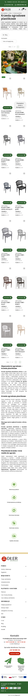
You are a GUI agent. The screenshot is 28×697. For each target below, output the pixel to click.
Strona (10, 46)
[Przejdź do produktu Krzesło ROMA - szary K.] (21, 140)
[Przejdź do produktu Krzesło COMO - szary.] (21, 235)
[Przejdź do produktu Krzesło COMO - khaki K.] (21, 283)
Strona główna (4, 13)
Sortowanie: (4, 38)
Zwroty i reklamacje (6, 569)
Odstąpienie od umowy (7, 610)
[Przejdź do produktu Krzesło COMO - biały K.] (7, 330)
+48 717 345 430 (21, 642)
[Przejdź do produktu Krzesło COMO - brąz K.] (7, 283)
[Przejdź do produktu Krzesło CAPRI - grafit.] (21, 188)
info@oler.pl (16, 644)
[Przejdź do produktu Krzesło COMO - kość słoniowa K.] (21, 330)
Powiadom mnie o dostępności (20, 105)
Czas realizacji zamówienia (8, 598)
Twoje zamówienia (6, 579)
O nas (2, 620)
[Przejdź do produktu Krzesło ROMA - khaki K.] (7, 140)
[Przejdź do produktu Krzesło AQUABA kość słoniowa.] (7, 93)
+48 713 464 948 (10, 642)
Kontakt (3, 629)
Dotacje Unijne (5, 607)
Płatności (3, 592)
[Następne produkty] (15, 362)
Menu (10, 13)
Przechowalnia (4, 585)
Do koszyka (6, 107)
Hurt (2, 613)
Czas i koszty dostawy (6, 595)
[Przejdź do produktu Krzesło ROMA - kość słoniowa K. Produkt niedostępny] (21, 93)
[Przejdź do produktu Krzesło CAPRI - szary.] (7, 235)
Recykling (3, 626)
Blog (2, 623)
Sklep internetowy (13, 695)
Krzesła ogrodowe (18, 13)
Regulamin (3, 572)
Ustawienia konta (5, 582)
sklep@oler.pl (23, 2)
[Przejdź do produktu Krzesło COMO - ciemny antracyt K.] (7, 188)
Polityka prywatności (6, 604)
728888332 (9, 2)
